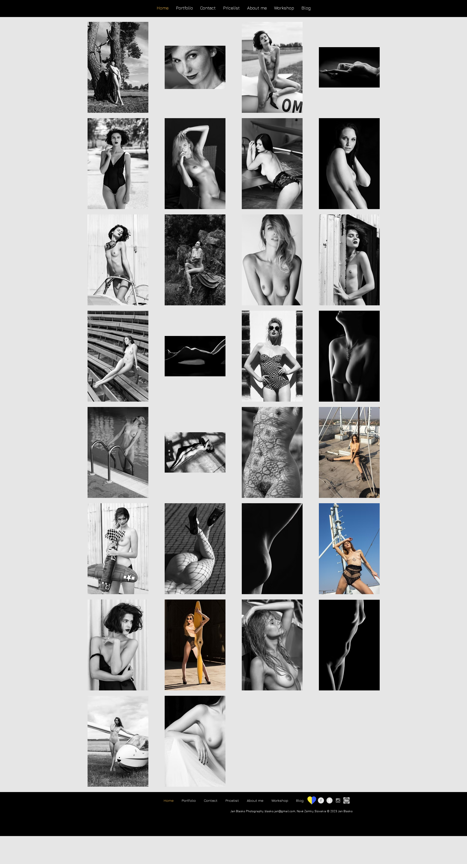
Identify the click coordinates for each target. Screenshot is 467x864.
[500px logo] (346, 800)
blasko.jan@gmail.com (280, 811)
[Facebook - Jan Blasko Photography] (321, 800)
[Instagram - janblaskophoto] (338, 800)
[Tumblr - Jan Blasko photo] (329, 800)
